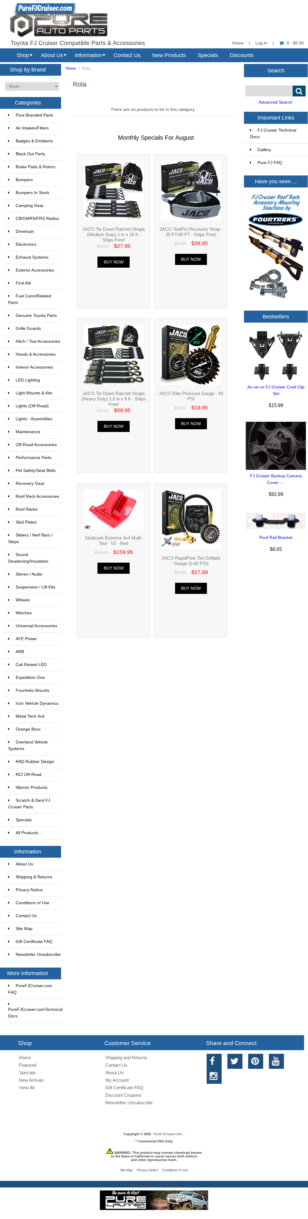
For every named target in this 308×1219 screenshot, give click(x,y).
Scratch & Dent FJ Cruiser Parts (29, 803)
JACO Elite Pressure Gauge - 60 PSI (191, 396)
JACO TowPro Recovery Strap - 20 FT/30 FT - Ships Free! (191, 231)
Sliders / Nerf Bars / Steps (30, 538)
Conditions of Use (32, 903)
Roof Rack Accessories (37, 496)
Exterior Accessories (35, 270)
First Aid (23, 283)
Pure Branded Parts (34, 115)
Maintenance (28, 432)
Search (276, 70)
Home (238, 43)
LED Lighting (28, 380)
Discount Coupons (123, 1095)
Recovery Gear (30, 483)
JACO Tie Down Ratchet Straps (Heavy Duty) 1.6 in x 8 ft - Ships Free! (114, 399)
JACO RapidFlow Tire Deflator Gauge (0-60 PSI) (191, 560)
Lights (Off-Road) (32, 406)
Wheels (23, 600)
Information (88, 55)
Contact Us (127, 55)
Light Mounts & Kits (34, 393)
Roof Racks (27, 509)
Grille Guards (28, 328)
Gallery (264, 149)
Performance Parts (33, 457)
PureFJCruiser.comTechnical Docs (35, 1012)
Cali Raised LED (31, 664)
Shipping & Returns (34, 877)
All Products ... (29, 833)
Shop (23, 55)
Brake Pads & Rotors (35, 167)
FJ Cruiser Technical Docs (273, 133)
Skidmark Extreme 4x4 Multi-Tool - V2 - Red (113, 540)
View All (26, 1087)
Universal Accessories (36, 626)
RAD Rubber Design (35, 761)
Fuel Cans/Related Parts (29, 299)
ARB (20, 651)
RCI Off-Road (29, 774)
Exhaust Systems (32, 257)
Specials (208, 55)
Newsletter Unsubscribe (38, 954)
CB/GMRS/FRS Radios (37, 218)
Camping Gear (30, 205)
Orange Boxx (28, 729)
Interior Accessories (34, 367)
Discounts (242, 55)
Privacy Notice (29, 890)
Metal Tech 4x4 (30, 716)
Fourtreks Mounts (32, 690)
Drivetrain (25, 231)
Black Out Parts (30, 154)
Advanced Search (275, 102)
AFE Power (26, 639)
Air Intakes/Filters (32, 128)
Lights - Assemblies (34, 419)
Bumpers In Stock (32, 192)
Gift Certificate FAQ (34, 941)
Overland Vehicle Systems (28, 745)
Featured (27, 1065)
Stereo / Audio (29, 574)
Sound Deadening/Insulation (28, 558)
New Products (169, 55)
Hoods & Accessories (36, 354)
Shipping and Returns (126, 1057)
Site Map (24, 928)
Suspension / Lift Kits (35, 587)
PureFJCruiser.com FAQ (30, 989)
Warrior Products (32, 787)
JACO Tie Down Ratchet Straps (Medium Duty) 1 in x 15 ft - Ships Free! (113, 234)
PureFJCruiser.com (167, 1134)
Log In (261, 43)
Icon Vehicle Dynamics (37, 703)
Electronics (26, 244)
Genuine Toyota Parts (36, 315)
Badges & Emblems (34, 141)
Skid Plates (26, 522)
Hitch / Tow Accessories (38, 341)
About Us (52, 55)
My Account (117, 1080)
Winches (24, 613)
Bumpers (24, 180)
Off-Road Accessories (36, 444)
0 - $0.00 (295, 43)
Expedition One (30, 677)
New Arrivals (31, 1080)
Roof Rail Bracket (275, 537)
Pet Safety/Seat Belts (36, 470)
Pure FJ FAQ (269, 162)
